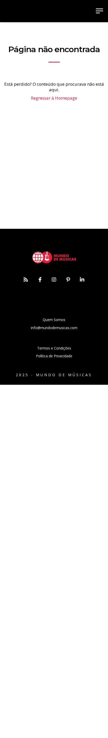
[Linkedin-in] (82, 280)
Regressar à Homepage (54, 98)
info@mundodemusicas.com (54, 327)
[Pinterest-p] (68, 280)
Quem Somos (54, 319)
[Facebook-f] (40, 280)
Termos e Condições (54, 348)
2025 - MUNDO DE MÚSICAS (54, 374)
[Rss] (26, 280)
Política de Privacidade (54, 356)
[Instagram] (54, 280)
